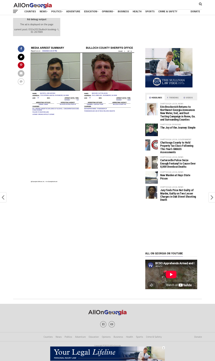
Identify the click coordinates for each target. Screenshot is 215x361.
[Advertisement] (171, 226)
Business (123, 11)
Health (137, 11)
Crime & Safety (167, 11)
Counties (30, 11)
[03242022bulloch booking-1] (83, 181)
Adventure (73, 11)
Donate (195, 11)
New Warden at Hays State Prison (175, 176)
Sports (150, 11)
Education (90, 11)
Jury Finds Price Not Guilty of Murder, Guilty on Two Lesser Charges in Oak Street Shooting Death (178, 194)
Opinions (107, 11)
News (43, 11)
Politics (56, 11)
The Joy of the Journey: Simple (177, 127)
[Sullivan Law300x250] (168, 86)
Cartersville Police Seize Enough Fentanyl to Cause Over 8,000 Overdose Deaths (177, 163)
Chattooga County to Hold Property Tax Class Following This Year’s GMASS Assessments (176, 147)
